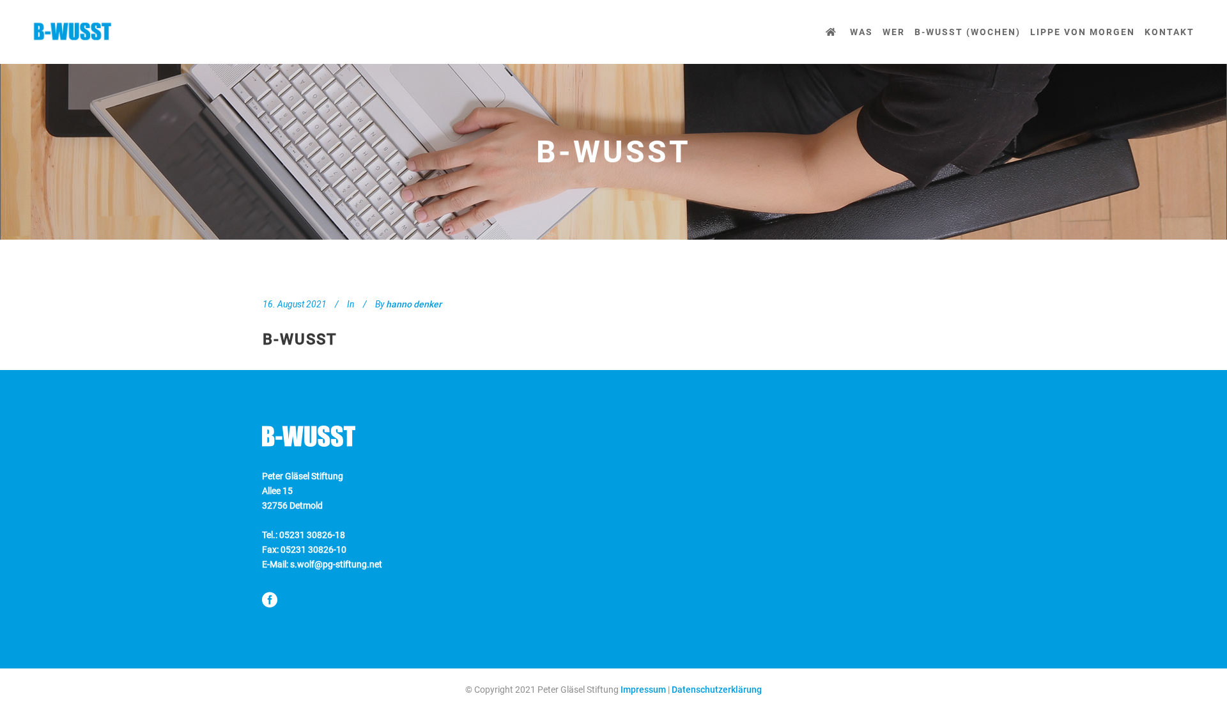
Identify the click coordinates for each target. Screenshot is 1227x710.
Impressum (643, 689)
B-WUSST (300, 339)
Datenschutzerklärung (717, 689)
